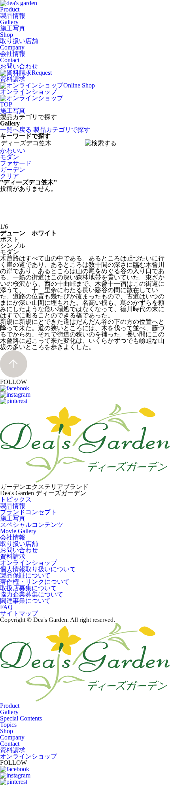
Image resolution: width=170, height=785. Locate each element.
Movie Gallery (18, 531)
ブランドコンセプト (28, 512)
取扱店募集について (28, 588)
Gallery (12, 25)
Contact (19, 63)
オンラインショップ (28, 562)
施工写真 (12, 110)
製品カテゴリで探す (61, 129)
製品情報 (12, 505)
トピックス (16, 499)
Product (12, 12)
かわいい (12, 150)
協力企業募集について (31, 594)
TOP (6, 104)
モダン (9, 157)
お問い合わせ (19, 550)
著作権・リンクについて (35, 581)
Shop (19, 37)
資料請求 (12, 556)
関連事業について (25, 600)
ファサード (16, 163)
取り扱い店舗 (19, 543)
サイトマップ (19, 613)
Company (12, 50)
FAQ (6, 607)
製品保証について (25, 575)
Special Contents (21, 718)
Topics (8, 724)
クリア (9, 176)
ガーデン (12, 169)
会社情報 (12, 537)
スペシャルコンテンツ (31, 524)
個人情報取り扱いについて (38, 569)
